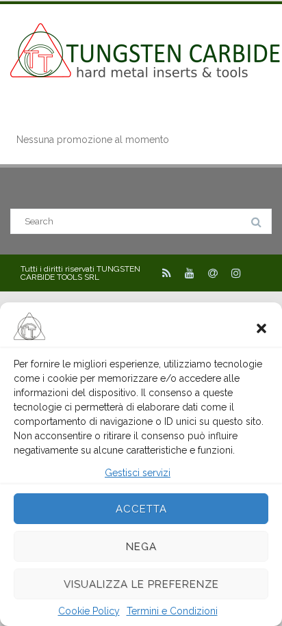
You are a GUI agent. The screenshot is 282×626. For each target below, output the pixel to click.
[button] (261, 327)
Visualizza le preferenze (141, 584)
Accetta (141, 509)
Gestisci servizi (137, 472)
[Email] (213, 273)
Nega (141, 546)
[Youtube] (189, 273)
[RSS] (166, 273)
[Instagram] (236, 273)
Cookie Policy (89, 610)
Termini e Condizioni (172, 610)
